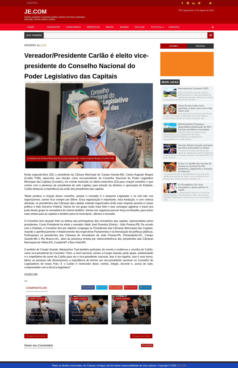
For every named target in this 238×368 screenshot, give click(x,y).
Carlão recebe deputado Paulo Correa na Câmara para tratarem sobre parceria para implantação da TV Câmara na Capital (130, 308)
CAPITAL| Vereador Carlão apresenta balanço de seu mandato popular (42, 312)
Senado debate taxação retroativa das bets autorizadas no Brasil (195, 146)
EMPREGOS (93, 27)
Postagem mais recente (36, 336)
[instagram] (187, 3)
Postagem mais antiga (141, 336)
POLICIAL (140, 27)
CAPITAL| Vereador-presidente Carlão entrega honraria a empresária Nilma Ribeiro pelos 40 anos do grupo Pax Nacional (88, 310)
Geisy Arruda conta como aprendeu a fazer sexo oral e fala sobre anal (195, 108)
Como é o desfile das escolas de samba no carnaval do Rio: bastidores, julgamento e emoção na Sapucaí (195, 167)
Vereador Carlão (91, 82)
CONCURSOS (73, 27)
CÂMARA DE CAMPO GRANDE (46, 82)
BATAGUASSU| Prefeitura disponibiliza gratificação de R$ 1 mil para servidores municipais (195, 127)
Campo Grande (66, 82)
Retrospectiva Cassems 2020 (193, 88)
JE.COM (35, 11)
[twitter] (210, 3)
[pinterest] (199, 3)
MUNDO (124, 27)
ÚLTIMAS (174, 46)
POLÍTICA (156, 27)
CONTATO (32, 3)
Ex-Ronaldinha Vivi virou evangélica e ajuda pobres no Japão (193, 187)
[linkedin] (193, 3)
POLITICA (78, 82)
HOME (30, 27)
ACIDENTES (53, 27)
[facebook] (182, 3)
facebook (147, 345)
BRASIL (110, 27)
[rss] (204, 3)
